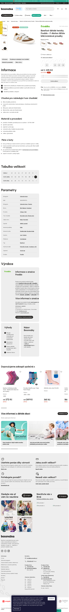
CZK (64, 3)
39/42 (25, 394)
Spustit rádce (39, 469)
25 (47, 61)
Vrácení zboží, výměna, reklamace (9, 562)
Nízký (21, 219)
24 (42, 61)
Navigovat (63, 496)
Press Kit (3, 580)
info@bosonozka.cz (32, 558)
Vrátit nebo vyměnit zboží (42, 483)
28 (59, 61)
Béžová (24, 208)
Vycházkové (23, 239)
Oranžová (29, 208)
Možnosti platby (5, 567)
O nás (2, 3)
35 (63, 65)
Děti (25, 212)
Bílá (21, 208)
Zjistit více (3, 469)
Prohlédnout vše (63, 413)
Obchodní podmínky (6, 571)
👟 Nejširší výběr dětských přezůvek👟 (46, 1)
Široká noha (31, 215)
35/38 (5, 396)
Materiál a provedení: (7, 62)
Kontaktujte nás (5, 485)
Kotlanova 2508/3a (32, 568)
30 (42, 65)
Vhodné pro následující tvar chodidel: (19, 59)
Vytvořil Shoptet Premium (62, 608)
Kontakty (24, 3)
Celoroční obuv (24, 196)
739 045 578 (30, 566)
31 (46, 65)
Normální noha (23, 215)
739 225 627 (30, 561)
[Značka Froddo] (45, 26)
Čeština (58, 3)
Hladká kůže (23, 231)
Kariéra (3, 577)
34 (59, 65)
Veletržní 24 (46, 568)
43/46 (28, 394)
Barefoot (22, 243)
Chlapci (22, 212)
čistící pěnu (9, 147)
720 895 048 (46, 566)
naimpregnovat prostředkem (30, 149)
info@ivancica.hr (23, 311)
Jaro (21, 235)
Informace (4, 59)
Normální (25, 219)
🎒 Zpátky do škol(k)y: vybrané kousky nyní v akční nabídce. (25, 1)
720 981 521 (46, 577)
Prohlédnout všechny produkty (24, 317)
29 (63, 61)
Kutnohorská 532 (47, 578)
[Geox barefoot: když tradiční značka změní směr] (14, 430)
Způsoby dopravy (5, 569)
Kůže (21, 227)
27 (55, 61)
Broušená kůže (30, 231)
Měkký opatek (23, 223)
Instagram (28, 495)
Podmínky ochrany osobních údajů (9, 573)
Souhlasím (51, 598)
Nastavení (16, 608)
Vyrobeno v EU (33, 246)
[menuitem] (7, 15)
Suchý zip (22, 250)
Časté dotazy (17, 3)
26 (51, 61)
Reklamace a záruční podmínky (9, 564)
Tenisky (30, 204)
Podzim (24, 235)
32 (51, 65)
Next (35, 177)
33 (55, 65)
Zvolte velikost (54, 81)
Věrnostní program (9, 3)
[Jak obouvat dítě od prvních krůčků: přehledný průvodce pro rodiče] (41, 430)
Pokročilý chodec (24, 246)
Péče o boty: (18, 62)
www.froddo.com (24, 312)
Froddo (22, 254)
